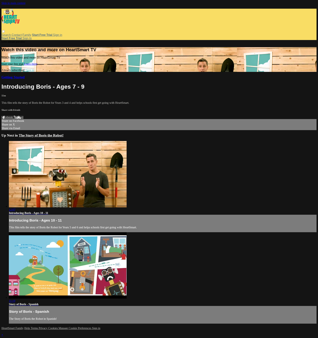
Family (26, 34)
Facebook (7, 117)
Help (27, 328)
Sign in (57, 34)
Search (6, 34)
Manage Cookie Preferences (75, 328)
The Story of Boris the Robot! (41, 135)
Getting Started (13, 77)
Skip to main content (13, 3)
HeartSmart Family (12, 328)
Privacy (43, 328)
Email (20, 117)
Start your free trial (12, 63)
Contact (17, 34)
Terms (35, 328)
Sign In (27, 38)
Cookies (53, 328)
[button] (3, 31)
